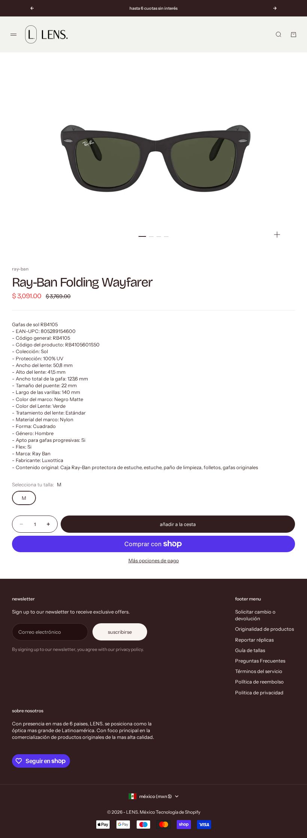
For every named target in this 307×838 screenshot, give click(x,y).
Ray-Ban (20, 269)
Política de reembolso (259, 682)
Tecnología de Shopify (178, 812)
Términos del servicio (258, 671)
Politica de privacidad (259, 692)
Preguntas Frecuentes (260, 661)
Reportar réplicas (254, 640)
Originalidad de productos (264, 629)
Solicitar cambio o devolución (255, 615)
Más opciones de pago (153, 560)
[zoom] (277, 234)
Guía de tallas (250, 650)
